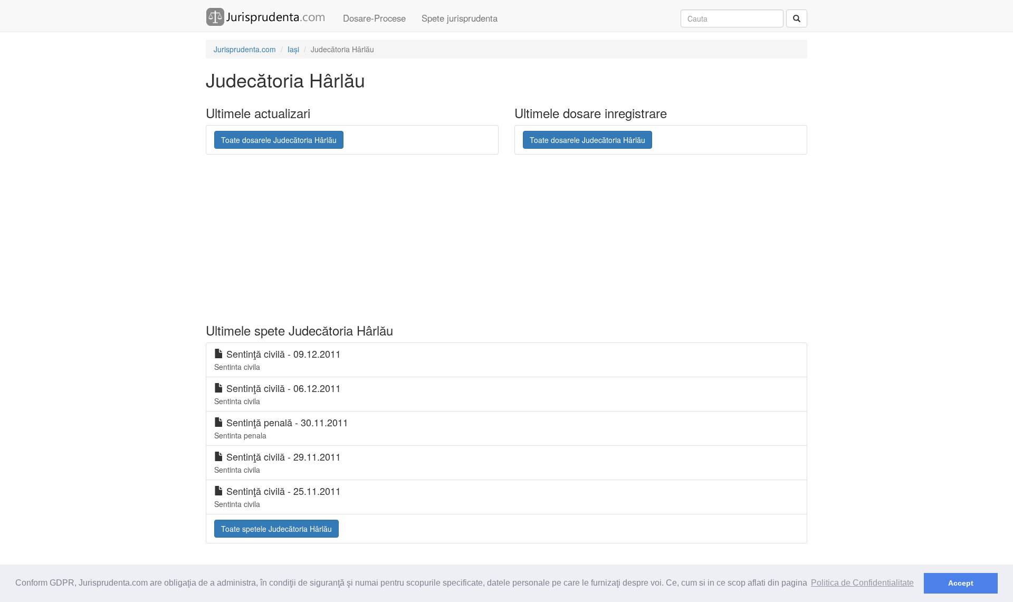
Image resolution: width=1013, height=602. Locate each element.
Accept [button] (960, 583)
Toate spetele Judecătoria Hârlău (276, 528)
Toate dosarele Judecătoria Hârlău (279, 140)
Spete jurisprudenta (460, 18)
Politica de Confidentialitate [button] (862, 582)
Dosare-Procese (374, 18)
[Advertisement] (462, 239)
